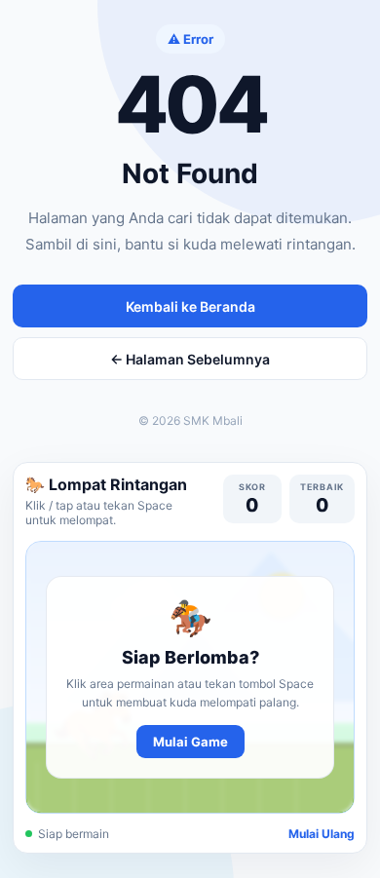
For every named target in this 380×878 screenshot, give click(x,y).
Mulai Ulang (321, 833)
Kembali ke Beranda (190, 306)
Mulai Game (190, 741)
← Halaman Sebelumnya (190, 359)
